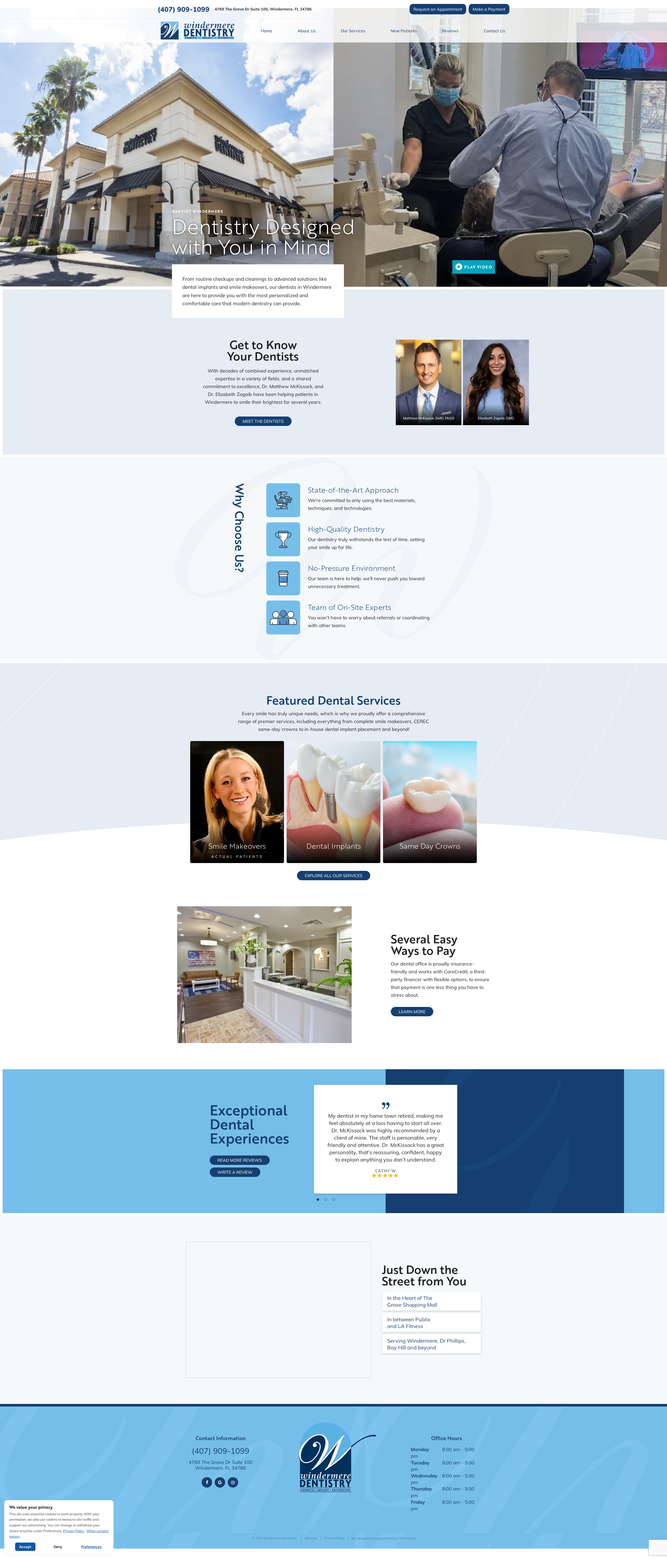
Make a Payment (489, 9)
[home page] (197, 30)
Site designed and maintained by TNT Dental (383, 1538)
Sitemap (311, 1538)
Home (266, 30)
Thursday (421, 1488)
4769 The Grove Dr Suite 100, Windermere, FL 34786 (263, 9)
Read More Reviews (240, 1160)
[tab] (317, 1199)
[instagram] (233, 1482)
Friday (418, 1502)
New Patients (404, 30)
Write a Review (235, 1172)
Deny (58, 1547)
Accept (25, 1547)
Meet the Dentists (263, 421)
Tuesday (420, 1462)
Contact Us (494, 30)
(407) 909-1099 (183, 9)
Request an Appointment (437, 9)
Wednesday (424, 1475)
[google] (220, 1482)
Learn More (412, 1011)
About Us (307, 30)
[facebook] (207, 1482)
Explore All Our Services (333, 875)
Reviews (450, 30)
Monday (420, 1449)
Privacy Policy (334, 1538)
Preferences (91, 1547)
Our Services (353, 30)
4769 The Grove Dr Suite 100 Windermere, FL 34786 (220, 1465)
